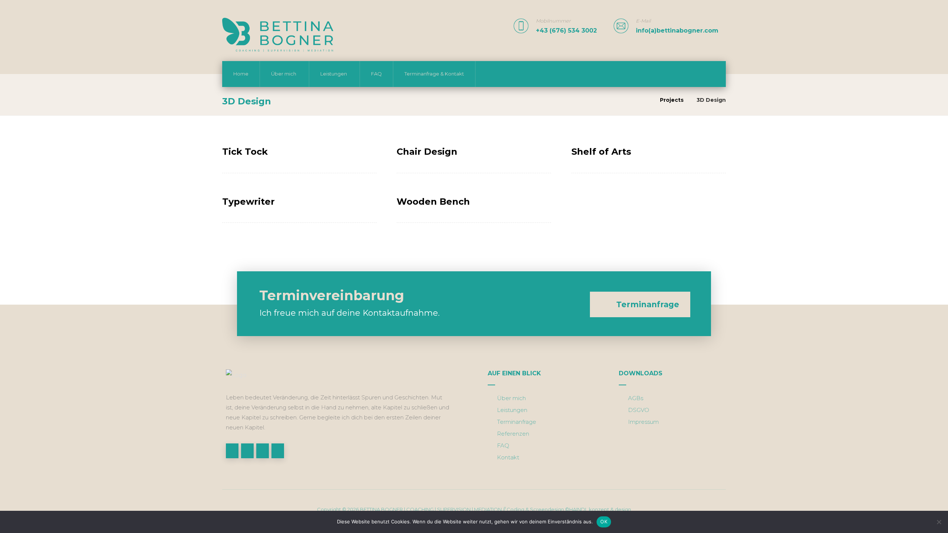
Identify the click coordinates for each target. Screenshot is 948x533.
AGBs (635, 398)
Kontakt (508, 457)
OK (603, 521)
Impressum (643, 421)
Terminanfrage (516, 421)
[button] (232, 450)
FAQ (503, 445)
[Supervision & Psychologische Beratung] (277, 35)
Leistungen (512, 409)
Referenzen (513, 433)
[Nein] (938, 522)
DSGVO (638, 409)
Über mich (511, 398)
